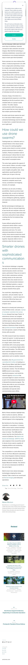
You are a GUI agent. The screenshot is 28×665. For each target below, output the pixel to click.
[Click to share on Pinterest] (17, 485)
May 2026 (4, 650)
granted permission (10, 327)
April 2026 (4, 652)
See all (3, 653)
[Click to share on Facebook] (13, 485)
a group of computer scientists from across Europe (14, 312)
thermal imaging (9, 477)
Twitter (5, 516)
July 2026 (4, 648)
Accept (14, 35)
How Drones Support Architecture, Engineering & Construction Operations (14, 610)
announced (15, 375)
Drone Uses (20, 488)
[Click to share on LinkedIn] (20, 485)
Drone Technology (12, 488)
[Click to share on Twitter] (10, 485)
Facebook (3, 516)
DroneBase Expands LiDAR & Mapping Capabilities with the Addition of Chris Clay (14, 544)
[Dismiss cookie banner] (22, 6)
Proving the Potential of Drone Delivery (14, 623)
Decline (14, 39)
